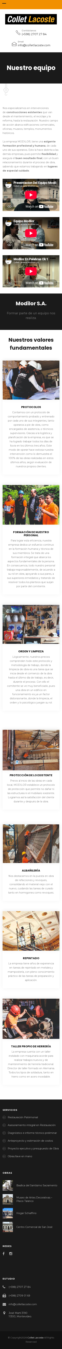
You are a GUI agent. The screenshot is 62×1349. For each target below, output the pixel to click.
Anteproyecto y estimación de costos (30, 1140)
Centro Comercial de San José (34, 1227)
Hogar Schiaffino (26, 1213)
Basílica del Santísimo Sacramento (36, 1185)
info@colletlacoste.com (34, 45)
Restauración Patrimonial (23, 1117)
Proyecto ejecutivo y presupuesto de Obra (33, 1148)
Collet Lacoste (35, 1337)
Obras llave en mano (20, 1156)
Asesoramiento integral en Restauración (32, 1125)
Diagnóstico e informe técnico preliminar (32, 1133)
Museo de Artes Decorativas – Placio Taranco (34, 1199)
